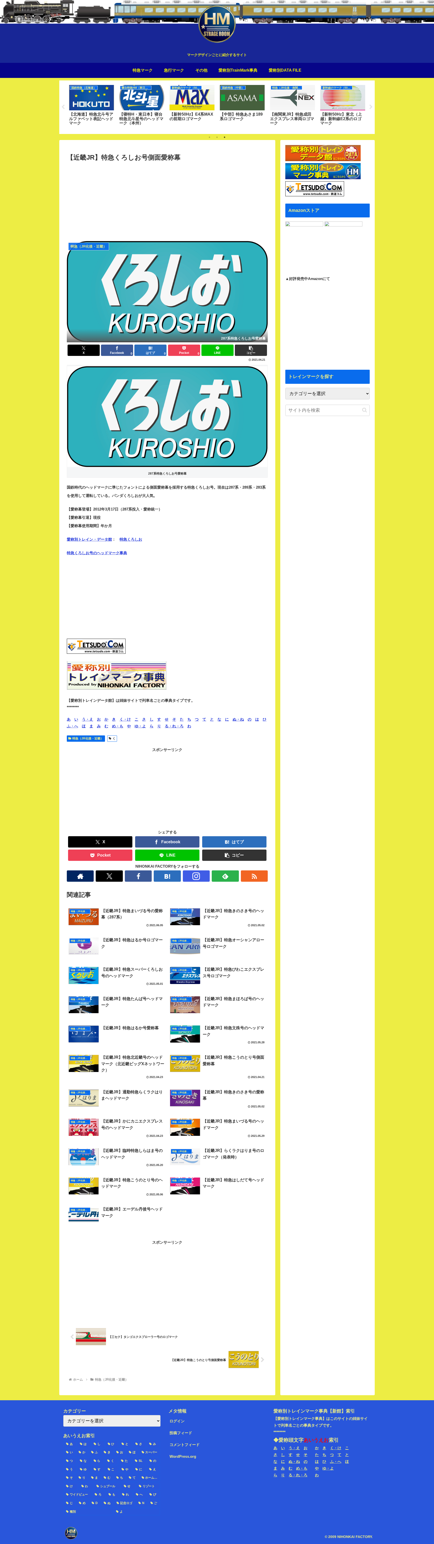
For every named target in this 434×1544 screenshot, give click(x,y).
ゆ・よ (140, 726)
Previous (63, 107)
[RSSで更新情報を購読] (254, 876)
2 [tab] (217, 137)
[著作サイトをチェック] (80, 876)
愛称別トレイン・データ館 (89, 539)
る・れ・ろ (174, 726)
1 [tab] (209, 137)
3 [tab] (224, 137)
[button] (251, 350)
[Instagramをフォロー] (196, 876)
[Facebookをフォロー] (138, 876)
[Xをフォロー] (109, 876)
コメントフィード (185, 1444)
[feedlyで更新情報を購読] (225, 876)
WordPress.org (183, 1456)
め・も (117, 726)
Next (370, 107)
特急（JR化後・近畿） (87, 738)
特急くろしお (131, 539)
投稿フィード (181, 1433)
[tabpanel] (91, 106)
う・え (87, 719)
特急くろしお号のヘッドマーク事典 (97, 553)
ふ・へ (72, 726)
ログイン (177, 1421)
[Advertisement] (167, 200)
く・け (125, 719)
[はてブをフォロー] (167, 876)
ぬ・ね (238, 719)
